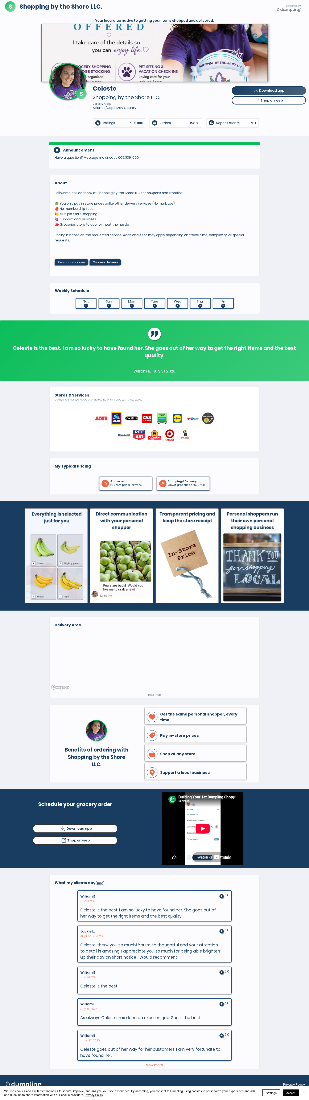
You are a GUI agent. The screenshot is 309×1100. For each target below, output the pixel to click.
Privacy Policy (294, 1084)
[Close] (303, 1093)
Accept (290, 1093)
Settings (271, 1093)
